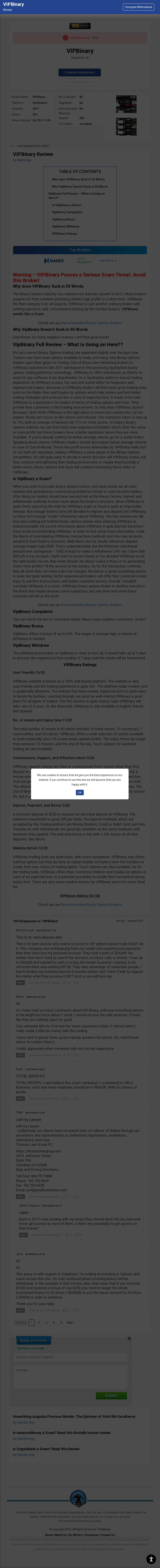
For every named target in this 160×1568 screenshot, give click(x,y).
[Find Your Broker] (138, 7)
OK (80, 792)
